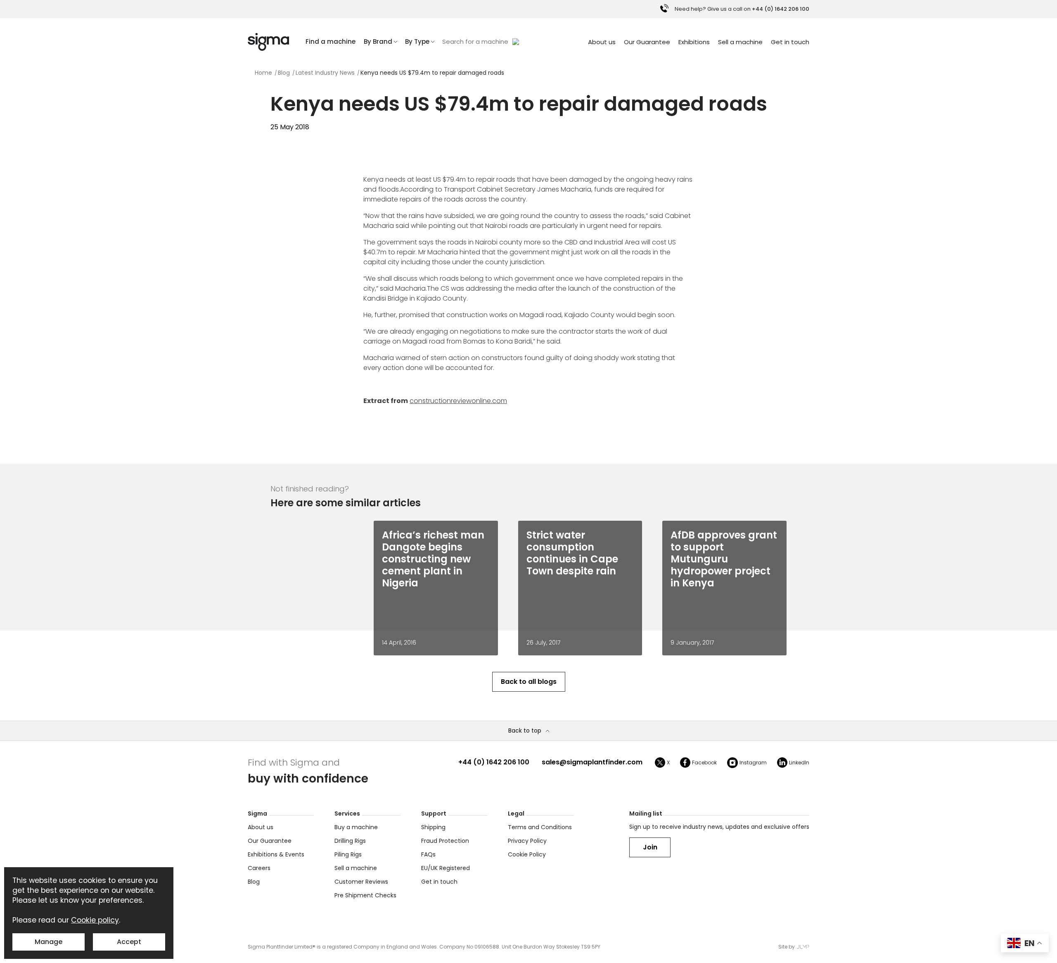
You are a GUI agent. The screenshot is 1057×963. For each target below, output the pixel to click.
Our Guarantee (647, 42)
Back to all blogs (529, 681)
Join (650, 847)
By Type (417, 41)
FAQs (428, 854)
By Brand (378, 41)
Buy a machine (356, 827)
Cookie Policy (527, 854)
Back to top (524, 730)
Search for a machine (475, 41)
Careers (259, 868)
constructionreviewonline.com (458, 401)
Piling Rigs (348, 854)
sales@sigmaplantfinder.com (592, 762)
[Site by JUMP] (803, 947)
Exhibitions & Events (276, 854)
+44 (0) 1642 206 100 (493, 762)
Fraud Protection (445, 841)
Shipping (433, 827)
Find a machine (330, 41)
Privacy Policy (527, 841)
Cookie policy (95, 920)
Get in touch (790, 42)
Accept (129, 941)
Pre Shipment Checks (365, 895)
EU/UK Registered (445, 868)
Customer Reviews (361, 882)
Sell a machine (740, 42)
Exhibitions (694, 42)
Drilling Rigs (350, 841)
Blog (254, 882)
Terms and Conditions (540, 827)
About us (602, 42)
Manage (48, 941)
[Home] (268, 42)
